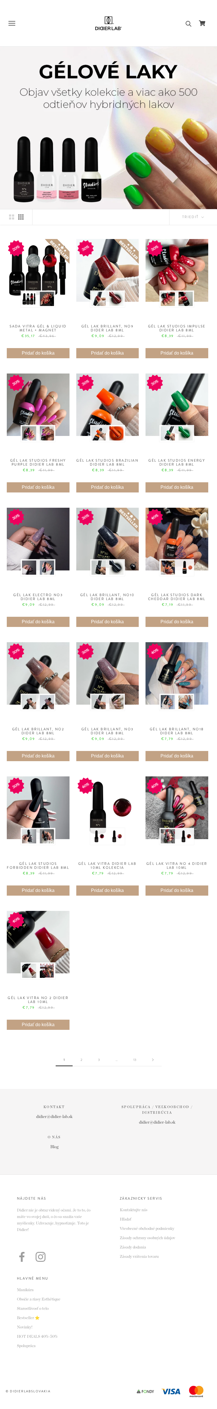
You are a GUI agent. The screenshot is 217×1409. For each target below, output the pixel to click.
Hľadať (125, 1219)
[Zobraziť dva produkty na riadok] (11, 217)
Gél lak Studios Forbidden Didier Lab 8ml (38, 865)
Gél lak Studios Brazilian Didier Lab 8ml (107, 462)
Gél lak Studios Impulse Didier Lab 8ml (177, 328)
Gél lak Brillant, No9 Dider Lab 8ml (107, 328)
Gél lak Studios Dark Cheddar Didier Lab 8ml (177, 597)
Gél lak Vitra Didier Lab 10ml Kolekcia (107, 865)
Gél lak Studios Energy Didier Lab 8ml (176, 462)
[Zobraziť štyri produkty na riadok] (20, 217)
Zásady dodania (133, 1247)
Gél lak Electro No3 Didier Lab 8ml (38, 597)
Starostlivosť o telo (33, 1309)
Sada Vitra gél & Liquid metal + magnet (38, 328)
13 (134, 1059)
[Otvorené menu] (11, 23)
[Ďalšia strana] (153, 1060)
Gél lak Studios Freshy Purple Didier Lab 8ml (38, 462)
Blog (54, 1147)
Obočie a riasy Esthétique (38, 1299)
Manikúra (25, 1290)
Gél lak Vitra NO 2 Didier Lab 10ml (38, 999)
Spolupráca (26, 1346)
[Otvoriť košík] (202, 23)
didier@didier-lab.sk (54, 1117)
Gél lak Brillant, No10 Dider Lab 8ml (107, 597)
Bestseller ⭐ (28, 1318)
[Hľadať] (189, 23)
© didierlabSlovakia (28, 1391)
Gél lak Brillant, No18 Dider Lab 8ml (177, 731)
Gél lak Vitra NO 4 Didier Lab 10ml (176, 865)
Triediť (191, 217)
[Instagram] (40, 1257)
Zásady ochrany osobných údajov (147, 1238)
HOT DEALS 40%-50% (37, 1337)
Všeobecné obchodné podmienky (147, 1229)
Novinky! (24, 1327)
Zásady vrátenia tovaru (139, 1257)
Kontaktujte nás (133, 1210)
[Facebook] (22, 1257)
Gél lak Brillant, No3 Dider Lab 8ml (107, 731)
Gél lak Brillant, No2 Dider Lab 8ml (38, 731)
